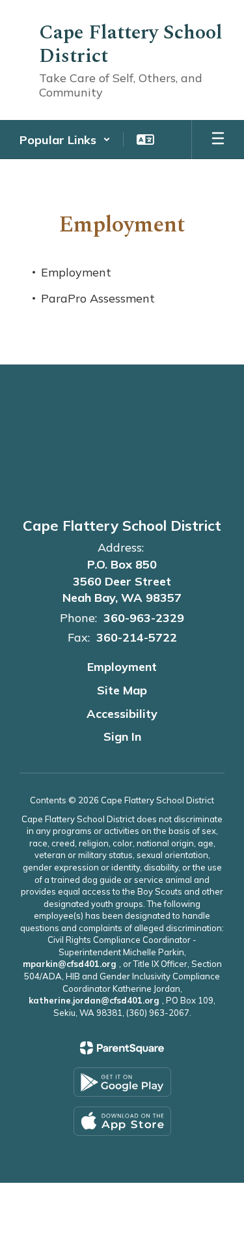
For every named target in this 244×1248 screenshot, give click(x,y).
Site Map (122, 690)
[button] (65, 139)
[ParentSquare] (122, 1048)
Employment (122, 666)
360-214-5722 (136, 637)
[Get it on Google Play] (122, 1082)
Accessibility (122, 713)
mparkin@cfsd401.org (69, 963)
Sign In (122, 736)
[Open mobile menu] (218, 139)
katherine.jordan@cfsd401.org (94, 1000)
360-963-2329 (143, 617)
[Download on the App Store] (122, 1121)
